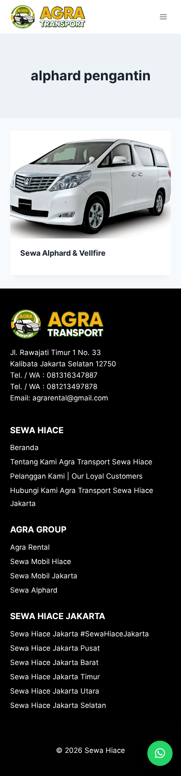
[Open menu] (163, 16)
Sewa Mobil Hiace (40, 561)
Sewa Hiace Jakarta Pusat (55, 648)
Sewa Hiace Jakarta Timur (55, 677)
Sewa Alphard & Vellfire (63, 253)
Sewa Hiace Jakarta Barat (54, 662)
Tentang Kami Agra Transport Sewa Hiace (81, 462)
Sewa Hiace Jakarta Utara (54, 691)
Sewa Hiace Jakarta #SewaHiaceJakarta (79, 634)
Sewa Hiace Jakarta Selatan (58, 705)
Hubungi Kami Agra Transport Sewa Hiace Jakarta (81, 497)
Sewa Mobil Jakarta (43, 576)
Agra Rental (30, 547)
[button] (160, 753)
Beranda (24, 447)
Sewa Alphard (34, 590)
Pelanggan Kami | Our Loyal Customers (76, 476)
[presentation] (90, 184)
